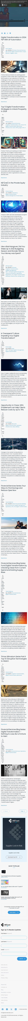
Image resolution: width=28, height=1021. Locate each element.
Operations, (15, 192)
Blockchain (19, 675)
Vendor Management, (11, 195)
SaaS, (13, 348)
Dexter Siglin (8, 347)
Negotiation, (8, 274)
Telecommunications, (11, 273)
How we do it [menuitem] (4, 970)
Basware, (8, 53)
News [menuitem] (2, 1003)
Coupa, (24, 51)
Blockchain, (19, 126)
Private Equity (19, 195)
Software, (14, 50)
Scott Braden (9, 422)
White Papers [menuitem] (4, 995)
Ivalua (15, 53)
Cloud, (22, 125)
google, (20, 127)
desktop (17, 426)
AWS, (17, 127)
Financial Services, (21, 50)
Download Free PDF (12, 857)
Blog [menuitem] (2, 990)
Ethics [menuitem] (2, 975)
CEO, (23, 127)
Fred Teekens (9, 48)
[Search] (20, 5)
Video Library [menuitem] (4, 1000)
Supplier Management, (11, 270)
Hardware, (8, 276)
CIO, (25, 125)
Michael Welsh (9, 266)
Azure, (14, 127)
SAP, (7, 51)
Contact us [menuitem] (4, 987)
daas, (14, 426)
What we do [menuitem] (4, 967)
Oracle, (9, 51)
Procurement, (18, 503)
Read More (4, 101)
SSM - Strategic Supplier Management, (15, 271)
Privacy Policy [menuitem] (4, 978)
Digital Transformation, (16, 51)
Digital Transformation (11, 351)
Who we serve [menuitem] (4, 972)
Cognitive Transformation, (12, 125)
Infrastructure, (9, 127)
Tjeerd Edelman (9, 502)
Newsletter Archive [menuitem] (6, 992)
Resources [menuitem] (3, 984)
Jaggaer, (12, 53)
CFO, (19, 125)
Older (22, 811)
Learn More (12, 912)
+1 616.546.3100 (23, 1009)
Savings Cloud (21, 276)
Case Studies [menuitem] (4, 997)
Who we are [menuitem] (4, 965)
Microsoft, (14, 424)
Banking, (24, 503)
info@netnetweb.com (7, 1012)
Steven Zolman (9, 121)
